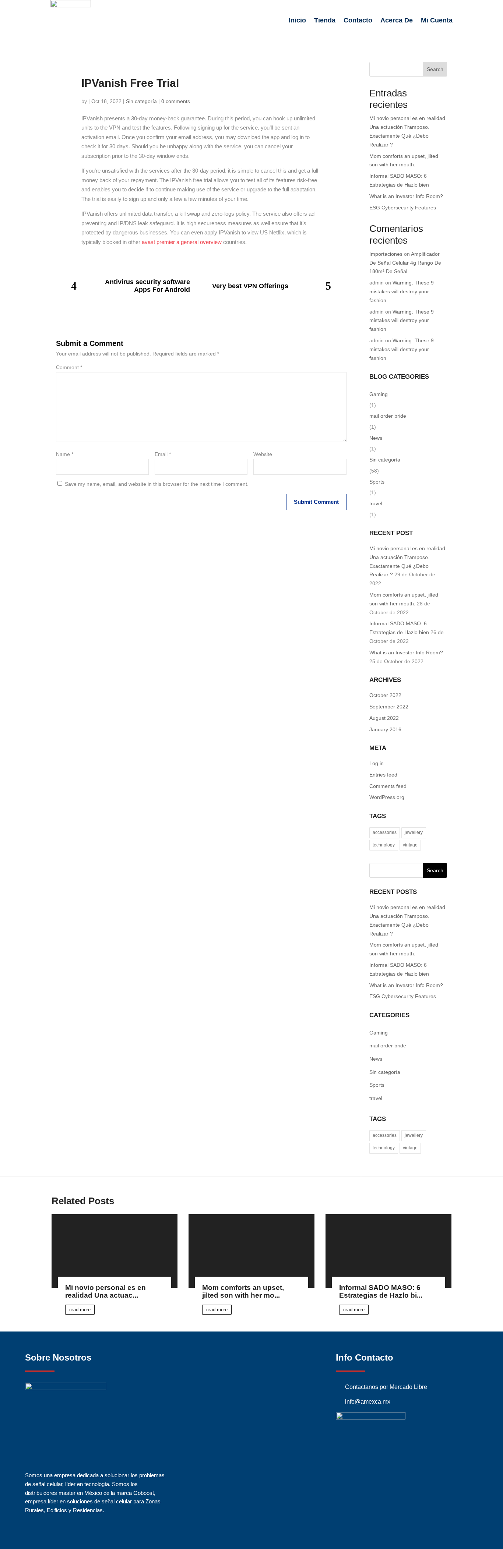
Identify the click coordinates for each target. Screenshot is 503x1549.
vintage (410, 845)
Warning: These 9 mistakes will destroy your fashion (401, 291)
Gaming (378, 394)
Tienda (324, 20)
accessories (385, 832)
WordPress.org (386, 797)
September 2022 (388, 707)
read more (80, 1309)
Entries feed (383, 775)
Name (64, 454)
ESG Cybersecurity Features (402, 208)
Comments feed (388, 786)
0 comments (175, 101)
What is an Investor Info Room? (406, 196)
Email (163, 454)
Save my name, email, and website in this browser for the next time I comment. (157, 484)
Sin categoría (141, 101)
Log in (376, 763)
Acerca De (396, 20)
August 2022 (384, 718)
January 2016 (385, 729)
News (375, 438)
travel (375, 503)
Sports (376, 482)
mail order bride (387, 416)
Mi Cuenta (437, 20)
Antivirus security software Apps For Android (147, 285)
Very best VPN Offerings (250, 286)
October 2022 (385, 695)
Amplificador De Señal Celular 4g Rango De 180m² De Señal (405, 263)
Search (435, 69)
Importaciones (385, 254)
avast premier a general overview (182, 242)
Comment (69, 367)
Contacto (358, 20)
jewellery (414, 832)
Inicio (297, 20)
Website (262, 454)
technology (384, 845)
